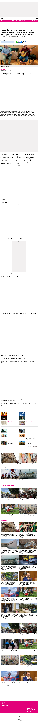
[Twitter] (23, 42)
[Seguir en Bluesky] (27, 709)
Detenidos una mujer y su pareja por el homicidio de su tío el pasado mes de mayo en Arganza (28, 615)
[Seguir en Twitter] (29, 709)
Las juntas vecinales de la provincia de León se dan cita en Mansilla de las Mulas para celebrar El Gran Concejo (10, 481)
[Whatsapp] (17, 42)
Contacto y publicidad (19, 720)
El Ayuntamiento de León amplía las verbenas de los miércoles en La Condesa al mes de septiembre (9, 499)
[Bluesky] (21, 42)
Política (7, 20)
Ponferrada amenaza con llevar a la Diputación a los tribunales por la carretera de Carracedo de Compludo (28, 583)
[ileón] (6, 703)
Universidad (21, 20)
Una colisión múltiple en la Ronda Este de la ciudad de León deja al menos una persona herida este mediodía (28, 481)
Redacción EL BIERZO (4, 601)
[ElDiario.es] (33, 20)
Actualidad (3, 20)
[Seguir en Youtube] (34, 709)
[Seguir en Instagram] (32, 709)
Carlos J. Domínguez (4, 467)
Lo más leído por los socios (6, 451)
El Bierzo (25, 20)
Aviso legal (19, 719)
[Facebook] (19, 42)
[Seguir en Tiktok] (27, 711)
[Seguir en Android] (27, 704)
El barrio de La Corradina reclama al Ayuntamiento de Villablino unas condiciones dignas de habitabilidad (8, 583)
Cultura (10, 20)
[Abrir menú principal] (37, 18)
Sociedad (13, 20)
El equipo (19, 716)
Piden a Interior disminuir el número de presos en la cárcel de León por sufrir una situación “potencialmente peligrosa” (9, 551)
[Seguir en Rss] (30, 711)
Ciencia (17, 20)
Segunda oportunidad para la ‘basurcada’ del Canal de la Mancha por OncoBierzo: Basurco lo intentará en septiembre (9, 599)
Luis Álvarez (2, 585)
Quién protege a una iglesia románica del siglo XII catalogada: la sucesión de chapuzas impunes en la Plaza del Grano (9, 465)
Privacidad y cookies (19, 717)
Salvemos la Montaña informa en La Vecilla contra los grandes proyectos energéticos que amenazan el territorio (28, 499)
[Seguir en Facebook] (30, 709)
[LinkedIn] (25, 42)
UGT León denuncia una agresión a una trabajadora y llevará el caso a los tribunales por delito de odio (28, 465)
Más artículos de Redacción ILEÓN (7, 485)
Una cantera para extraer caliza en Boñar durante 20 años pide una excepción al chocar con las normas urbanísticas (27, 551)
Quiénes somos (19, 714)
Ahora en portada (4, 520)
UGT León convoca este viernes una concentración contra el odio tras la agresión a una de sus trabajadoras (26, 515)
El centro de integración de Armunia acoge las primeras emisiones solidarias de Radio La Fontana (9, 515)
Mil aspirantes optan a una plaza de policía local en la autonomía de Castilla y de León (9, 650)
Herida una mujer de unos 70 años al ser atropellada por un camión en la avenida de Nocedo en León (27, 567)
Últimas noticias (4, 621)
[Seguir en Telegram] (31, 709)
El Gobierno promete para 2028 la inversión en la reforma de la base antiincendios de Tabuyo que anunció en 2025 (27, 534)
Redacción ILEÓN (3, 69)
